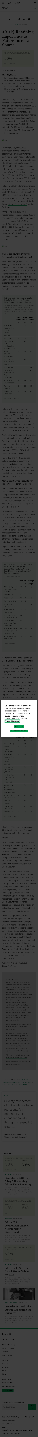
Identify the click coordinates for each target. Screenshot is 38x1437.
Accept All (19, 726)
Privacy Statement (12, 721)
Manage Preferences (19, 731)
